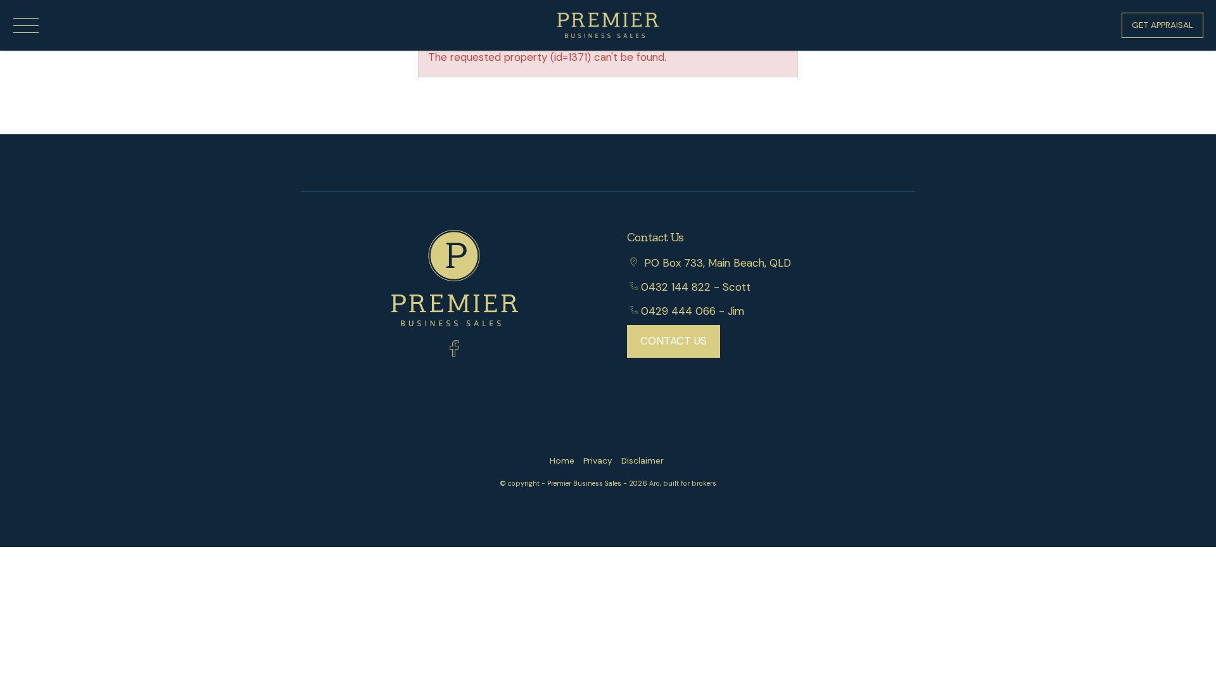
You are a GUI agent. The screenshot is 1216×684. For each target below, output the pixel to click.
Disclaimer (642, 460)
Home (562, 460)
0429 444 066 (678, 311)
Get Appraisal (1162, 25)
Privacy (597, 460)
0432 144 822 (676, 287)
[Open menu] (26, 26)
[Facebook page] (454, 350)
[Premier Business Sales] (608, 24)
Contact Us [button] (673, 341)
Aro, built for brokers (682, 483)
